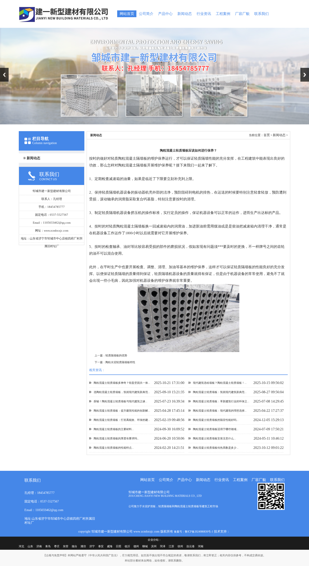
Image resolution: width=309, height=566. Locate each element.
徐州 (180, 546)
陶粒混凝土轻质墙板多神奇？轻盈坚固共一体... (122, 382)
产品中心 (165, 14)
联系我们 (261, 14)
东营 (65, 546)
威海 (109, 546)
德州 (136, 546)
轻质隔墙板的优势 (116, 355)
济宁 (92, 546)
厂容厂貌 (242, 14)
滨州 (154, 546)
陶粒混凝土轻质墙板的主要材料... (114, 429)
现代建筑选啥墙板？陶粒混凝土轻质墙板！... (220, 382)
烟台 (74, 546)
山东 (30, 546)
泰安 (101, 546)
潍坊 (83, 546)
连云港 (190, 546)
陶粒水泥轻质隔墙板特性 (120, 362)
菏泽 (162, 546)
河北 (21, 546)
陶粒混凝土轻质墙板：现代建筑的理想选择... (220, 410)
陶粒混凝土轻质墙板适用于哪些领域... (215, 429)
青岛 (48, 546)
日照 (118, 546)
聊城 (145, 546)
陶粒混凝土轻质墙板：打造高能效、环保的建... (122, 420)
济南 (39, 546)
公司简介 (146, 14)
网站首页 (127, 14)
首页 (267, 135)
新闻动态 (184, 14)
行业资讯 (204, 14)
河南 (200, 546)
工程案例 (223, 14)
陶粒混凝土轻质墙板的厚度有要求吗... (116, 438)
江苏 (171, 546)
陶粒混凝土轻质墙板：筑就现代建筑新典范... (220, 392)
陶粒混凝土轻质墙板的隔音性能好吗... (215, 420)
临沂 (127, 546)
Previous (4, 75)
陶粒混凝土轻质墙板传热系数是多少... (215, 447)
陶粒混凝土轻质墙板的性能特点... (114, 447)
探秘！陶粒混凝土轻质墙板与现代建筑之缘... (120, 401)
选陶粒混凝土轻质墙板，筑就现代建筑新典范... (122, 392)
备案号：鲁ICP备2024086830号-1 (193, 531)
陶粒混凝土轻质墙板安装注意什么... (214, 438)
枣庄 (56, 546)
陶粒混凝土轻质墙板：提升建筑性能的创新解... (122, 410)
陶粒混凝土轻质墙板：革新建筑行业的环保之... (221, 401)
